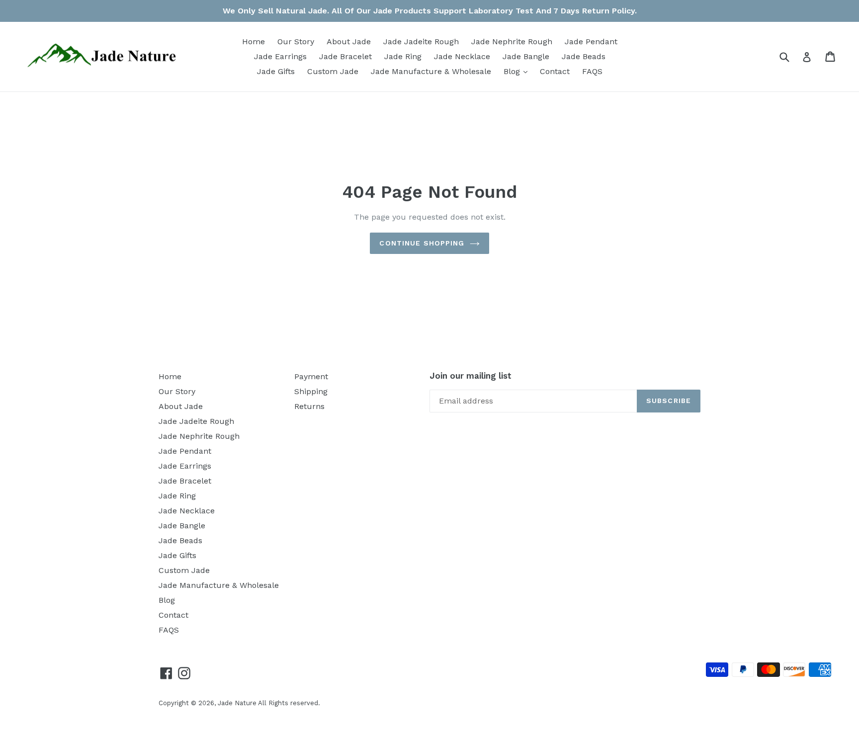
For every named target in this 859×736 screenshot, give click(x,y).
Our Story (295, 41)
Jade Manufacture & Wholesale (431, 71)
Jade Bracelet (345, 56)
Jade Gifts (276, 71)
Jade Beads (583, 56)
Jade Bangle (526, 56)
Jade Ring (403, 56)
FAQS (592, 71)
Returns (309, 406)
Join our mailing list (471, 376)
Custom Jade (332, 71)
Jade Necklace (462, 56)
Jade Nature (237, 703)
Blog (518, 71)
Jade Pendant (591, 41)
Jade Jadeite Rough (421, 41)
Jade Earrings (280, 56)
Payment (311, 376)
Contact (555, 71)
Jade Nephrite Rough (511, 41)
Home (253, 41)
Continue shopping (421, 243)
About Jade (349, 41)
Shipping (311, 391)
